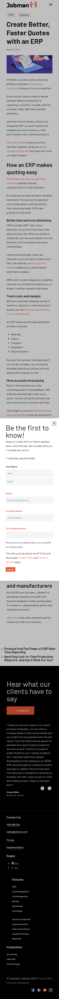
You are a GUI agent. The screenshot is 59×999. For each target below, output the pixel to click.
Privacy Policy (25, 557)
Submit (10, 569)
